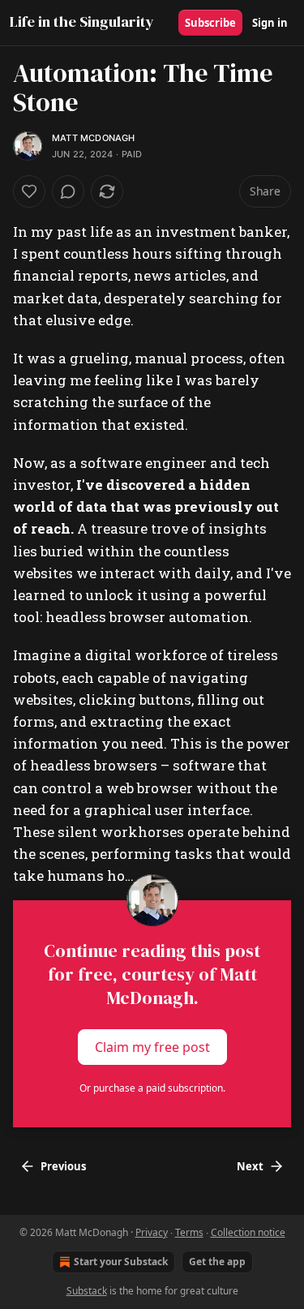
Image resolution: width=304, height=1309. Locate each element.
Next (250, 1166)
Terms (189, 1232)
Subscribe (210, 22)
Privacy (151, 1232)
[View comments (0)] (68, 191)
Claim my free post (152, 1046)
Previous (63, 1166)
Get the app (217, 1261)
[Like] (29, 191)
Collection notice (248, 1232)
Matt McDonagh (93, 138)
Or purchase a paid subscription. (152, 1088)
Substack (86, 1291)
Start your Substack (121, 1261)
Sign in (270, 22)
